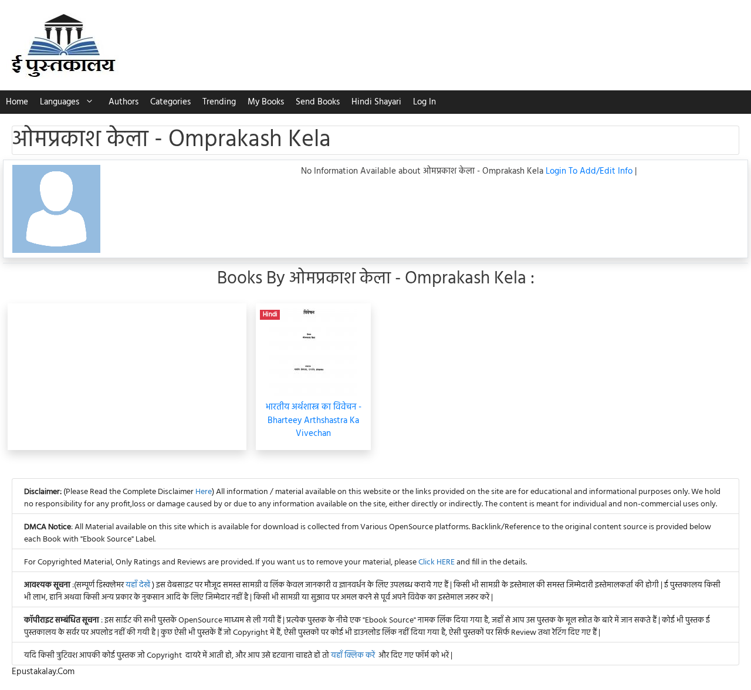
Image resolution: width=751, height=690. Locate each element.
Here (203, 492)
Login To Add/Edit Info (590, 171)
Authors (123, 102)
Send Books (318, 102)
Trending (219, 102)
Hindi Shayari (376, 102)
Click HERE (436, 562)
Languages (59, 102)
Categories (170, 102)
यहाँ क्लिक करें (353, 655)
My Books (266, 102)
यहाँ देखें (139, 585)
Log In (424, 102)
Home (17, 102)
